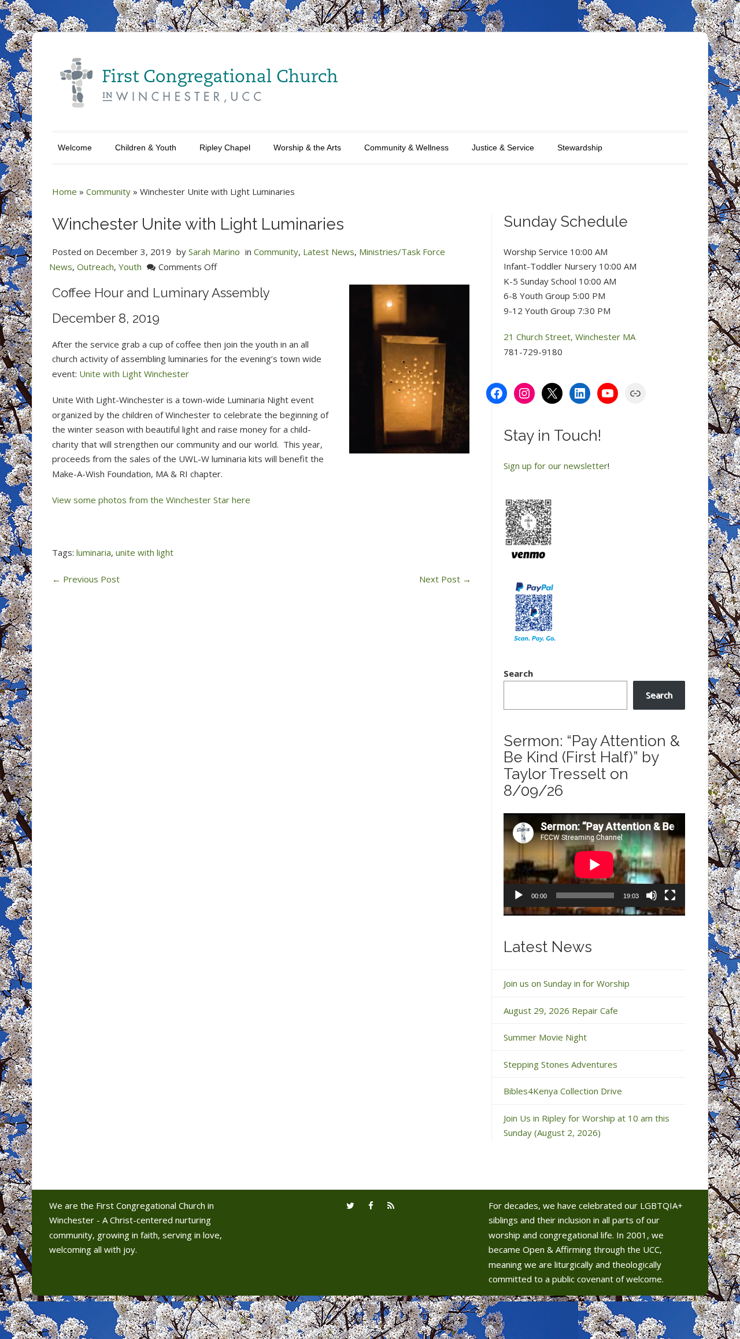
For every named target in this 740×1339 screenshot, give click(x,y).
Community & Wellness (406, 147)
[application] (594, 864)
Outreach (95, 266)
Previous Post (86, 579)
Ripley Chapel (224, 147)
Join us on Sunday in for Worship (567, 983)
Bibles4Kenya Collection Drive (563, 1091)
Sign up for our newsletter (556, 465)
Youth (130, 266)
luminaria (93, 552)
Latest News (328, 251)
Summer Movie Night (545, 1037)
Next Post (445, 579)
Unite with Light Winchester (134, 373)
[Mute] (651, 895)
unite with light (144, 552)
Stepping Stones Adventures (560, 1064)
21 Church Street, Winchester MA (569, 336)
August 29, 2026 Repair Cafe (561, 1010)
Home (64, 191)
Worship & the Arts (307, 147)
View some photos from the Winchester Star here (151, 500)
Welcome (75, 147)
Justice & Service (503, 147)
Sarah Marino (214, 251)
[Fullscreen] (670, 895)
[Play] (518, 895)
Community (108, 191)
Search (518, 673)
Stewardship (579, 147)
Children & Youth (145, 147)
